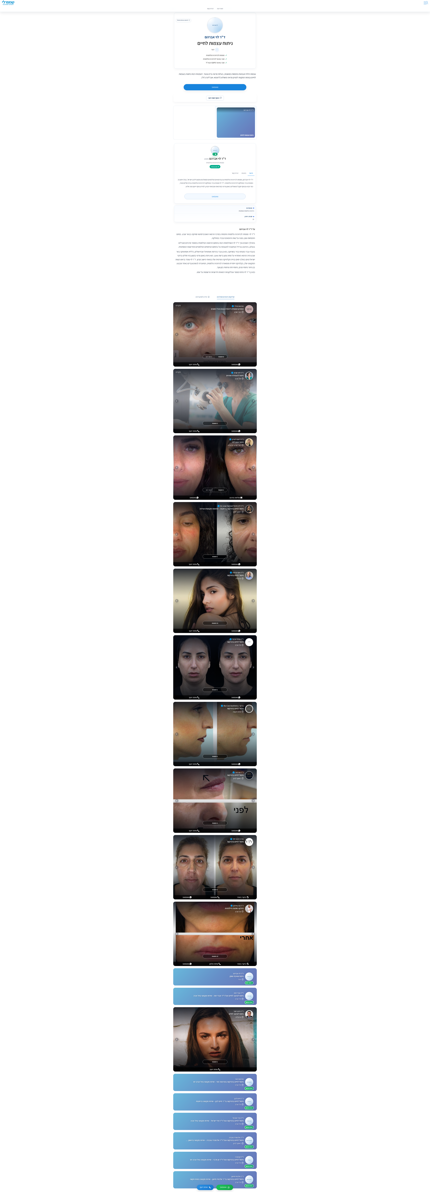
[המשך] (176, 334)
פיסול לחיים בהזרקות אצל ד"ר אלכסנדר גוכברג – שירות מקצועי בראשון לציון (215, 1140)
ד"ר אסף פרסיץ (238, 573)
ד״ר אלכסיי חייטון (237, 1176)
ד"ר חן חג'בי (239, 1157)
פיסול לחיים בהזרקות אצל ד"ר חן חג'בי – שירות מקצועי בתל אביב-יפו (217, 1159)
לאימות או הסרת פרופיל (182, 20)
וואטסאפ (215, 87)
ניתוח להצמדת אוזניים (235, 375)
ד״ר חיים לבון (239, 1099)
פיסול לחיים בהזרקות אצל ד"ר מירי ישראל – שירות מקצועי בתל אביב (217, 1120)
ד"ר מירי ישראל (238, 1118)
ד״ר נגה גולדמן (238, 906)
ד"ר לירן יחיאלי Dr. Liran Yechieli (232, 506)
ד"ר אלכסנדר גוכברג (236, 1137)
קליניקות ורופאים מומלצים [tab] (225, 297)
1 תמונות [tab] (221, 490)
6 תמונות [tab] (221, 357)
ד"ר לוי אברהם (215, 37)
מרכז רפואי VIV (238, 839)
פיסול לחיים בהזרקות (235, 575)
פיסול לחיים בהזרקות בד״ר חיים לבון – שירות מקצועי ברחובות (220, 1101)
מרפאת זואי (239, 1079)
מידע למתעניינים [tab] (201, 297)
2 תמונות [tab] (215, 423)
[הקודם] (253, 334)
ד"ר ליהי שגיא (239, 373)
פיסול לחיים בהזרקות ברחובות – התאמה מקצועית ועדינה (222, 509)
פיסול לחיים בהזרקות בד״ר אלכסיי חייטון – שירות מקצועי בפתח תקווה (217, 1179)
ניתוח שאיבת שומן (237, 976)
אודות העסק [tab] (249, 1002)
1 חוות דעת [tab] (209, 490)
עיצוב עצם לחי (238, 442)
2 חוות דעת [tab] (249, 983)
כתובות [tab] (244, 173)
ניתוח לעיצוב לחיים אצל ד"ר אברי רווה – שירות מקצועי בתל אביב (218, 995)
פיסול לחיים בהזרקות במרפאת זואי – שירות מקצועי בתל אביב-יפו (218, 1082)
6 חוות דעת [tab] (209, 357)
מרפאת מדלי (239, 306)
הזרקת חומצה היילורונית (234, 908)
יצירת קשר (210, 8)
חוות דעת (220, 8)
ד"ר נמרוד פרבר (238, 639)
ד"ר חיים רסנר (239, 1011)
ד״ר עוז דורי (239, 772)
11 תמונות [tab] (215, 623)
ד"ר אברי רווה (239, 993)
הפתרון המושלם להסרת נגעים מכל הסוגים (227, 309)
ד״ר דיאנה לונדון (238, 439)
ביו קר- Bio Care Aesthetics (234, 706)
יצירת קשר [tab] (235, 173)
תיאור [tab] (251, 173)
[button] (215, 229)
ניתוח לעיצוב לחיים (236, 1014)
